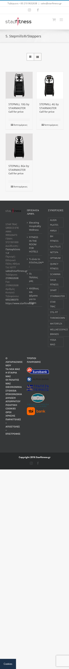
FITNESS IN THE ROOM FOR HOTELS (33, 244)
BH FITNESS (54, 238)
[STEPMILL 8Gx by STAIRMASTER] (19, 147)
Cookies (8, 664)
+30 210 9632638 (28, 3)
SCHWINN (55, 274)
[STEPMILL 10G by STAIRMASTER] (19, 85)
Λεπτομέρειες (20, 124)
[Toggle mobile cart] (54, 20)
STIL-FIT (54, 312)
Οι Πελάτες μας (33, 277)
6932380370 (12, 299)
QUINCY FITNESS (54, 266)
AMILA (53, 230)
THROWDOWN (57, 317)
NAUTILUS (55, 246)
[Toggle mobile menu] (61, 20)
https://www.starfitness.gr (20, 303)
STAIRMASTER (57, 296)
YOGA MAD (53, 342)
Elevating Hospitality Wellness (34, 226)
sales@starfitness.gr (51, 3)
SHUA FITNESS (54, 282)
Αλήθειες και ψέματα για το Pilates (34, 295)
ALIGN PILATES (54, 222)
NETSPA (54, 252)
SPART (53, 290)
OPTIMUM (55, 257)
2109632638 (12, 278)
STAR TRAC (53, 304)
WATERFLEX (56, 323)
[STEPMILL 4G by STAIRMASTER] (50, 85)
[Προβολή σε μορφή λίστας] (37, 56)
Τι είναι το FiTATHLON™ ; (34, 262)
